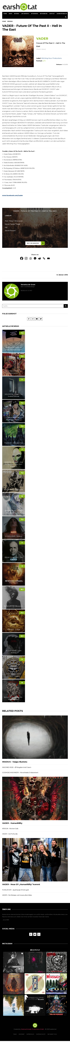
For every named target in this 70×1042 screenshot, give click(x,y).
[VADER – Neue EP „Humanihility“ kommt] (35, 859)
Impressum (30, 1034)
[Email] (48, 258)
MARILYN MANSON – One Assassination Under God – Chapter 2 (14, 464)
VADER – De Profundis (9, 834)
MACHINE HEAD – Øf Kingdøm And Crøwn (16, 767)
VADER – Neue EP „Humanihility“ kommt (21, 884)
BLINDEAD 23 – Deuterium (13, 606)
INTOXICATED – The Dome (13, 489)
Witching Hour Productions (51, 58)
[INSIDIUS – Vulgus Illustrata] (35, 737)
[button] (13, 962)
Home (5, 13)
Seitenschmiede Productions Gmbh (32, 1029)
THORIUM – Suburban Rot (13, 443)
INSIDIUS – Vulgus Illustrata (14, 762)
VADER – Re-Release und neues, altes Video (17, 895)
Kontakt (21, 1034)
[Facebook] (22, 258)
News (10, 13)
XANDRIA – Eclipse (13, 629)
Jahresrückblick (62, 13)
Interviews (34, 13)
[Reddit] (39, 258)
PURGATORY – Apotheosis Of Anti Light (15, 890)
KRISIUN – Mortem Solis (10, 828)
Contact (52, 13)
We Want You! (52, 1034)
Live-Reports (25, 13)
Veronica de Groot (28, 284)
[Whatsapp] (31, 258)
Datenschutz (40, 1034)
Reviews (16, 13)
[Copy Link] (44, 258)
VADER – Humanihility (12, 823)
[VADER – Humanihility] (35, 798)
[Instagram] (26, 258)
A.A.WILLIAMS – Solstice (13, 536)
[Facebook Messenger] (35, 258)
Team (15, 1034)
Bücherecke (43, 13)
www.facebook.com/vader (12, 195)
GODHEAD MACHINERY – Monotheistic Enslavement (20, 772)
